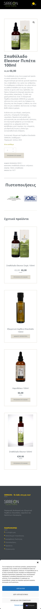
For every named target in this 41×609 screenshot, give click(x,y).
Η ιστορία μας (10, 532)
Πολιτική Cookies (19, 605)
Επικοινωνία (10, 549)
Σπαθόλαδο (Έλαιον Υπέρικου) (22, 165)
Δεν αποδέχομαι (20, 594)
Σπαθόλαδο (19, 168)
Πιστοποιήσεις (10, 542)
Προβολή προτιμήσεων (20, 600)
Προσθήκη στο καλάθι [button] (20, 277)
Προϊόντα (8, 546)
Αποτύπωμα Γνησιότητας (14, 536)
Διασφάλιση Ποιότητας (13, 539)
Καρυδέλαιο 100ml (20, 388)
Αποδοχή (20, 588)
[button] (38, 562)
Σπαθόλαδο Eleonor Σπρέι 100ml (20, 265)
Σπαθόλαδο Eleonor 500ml (20, 451)
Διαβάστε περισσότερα (20, 336)
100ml (12, 168)
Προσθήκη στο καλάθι (14, 155)
